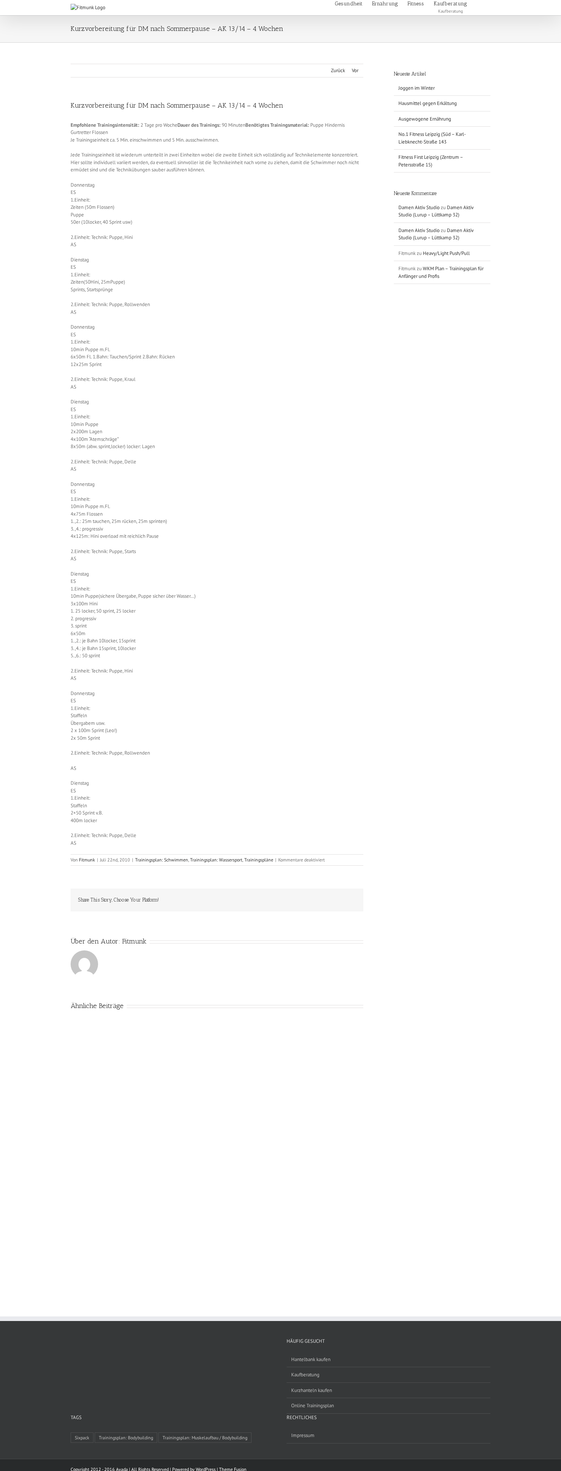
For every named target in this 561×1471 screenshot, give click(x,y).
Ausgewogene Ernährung (424, 119)
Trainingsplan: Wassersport (216, 860)
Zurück (338, 70)
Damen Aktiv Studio (419, 207)
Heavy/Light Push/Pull (446, 253)
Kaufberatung (305, 1374)
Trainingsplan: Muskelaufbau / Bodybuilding (205, 1437)
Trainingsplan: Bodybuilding (126, 1437)
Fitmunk (87, 860)
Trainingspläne (258, 860)
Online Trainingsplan (312, 1405)
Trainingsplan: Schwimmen (161, 860)
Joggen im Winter (416, 88)
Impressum (302, 1435)
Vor (355, 70)
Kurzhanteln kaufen (311, 1390)
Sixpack (82, 1437)
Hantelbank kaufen (310, 1359)
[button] (479, 3)
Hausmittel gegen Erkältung (427, 103)
